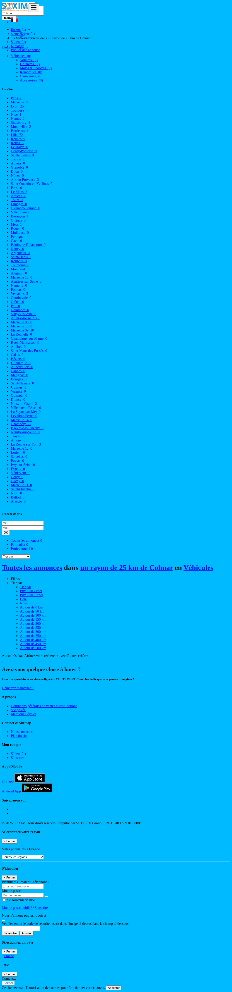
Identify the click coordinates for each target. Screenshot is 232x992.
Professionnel (22, 549)
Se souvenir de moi (20, 900)
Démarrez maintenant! (18, 688)
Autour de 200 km (33, 623)
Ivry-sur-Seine (23, 465)
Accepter (114, 988)
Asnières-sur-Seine (26, 281)
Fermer (8, 983)
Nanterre (19, 285)
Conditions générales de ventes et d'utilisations (44, 706)
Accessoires (31, 80)
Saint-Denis (21, 257)
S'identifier (27, 34)
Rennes (18, 139)
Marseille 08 (21, 322)
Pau (15, 306)
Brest (16, 188)
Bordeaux (20, 131)
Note (23, 603)
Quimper (19, 395)
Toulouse (19, 110)
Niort (16, 493)
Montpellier (21, 127)
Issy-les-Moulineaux (27, 428)
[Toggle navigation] (34, 7)
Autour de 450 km (33, 644)
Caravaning (31, 76)
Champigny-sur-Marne (29, 338)
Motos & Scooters (36, 68)
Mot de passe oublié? (17, 908)
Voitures (29, 60)
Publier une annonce (25, 50)
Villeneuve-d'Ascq (26, 408)
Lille (17, 135)
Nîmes (17, 175)
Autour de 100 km (33, 615)
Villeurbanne (22, 212)
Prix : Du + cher (31, 595)
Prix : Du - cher (31, 591)
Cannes (18, 371)
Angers (18, 163)
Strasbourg (20, 122)
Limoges (19, 204)
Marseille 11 (21, 485)
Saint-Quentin (22, 489)
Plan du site (19, 736)
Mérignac (19, 375)
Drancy (18, 399)
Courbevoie (21, 298)
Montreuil (20, 269)
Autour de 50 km (32, 611)
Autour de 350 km (33, 636)
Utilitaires (30, 64)
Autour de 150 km (33, 619)
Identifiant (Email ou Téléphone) (25, 882)
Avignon (19, 273)
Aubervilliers (22, 367)
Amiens (18, 196)
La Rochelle (21, 334)
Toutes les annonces (26, 540)
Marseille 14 (21, 420)
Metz (16, 224)
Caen (16, 241)
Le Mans (19, 192)
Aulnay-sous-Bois (25, 318)
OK (6, 532)
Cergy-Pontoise (24, 151)
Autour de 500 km (33, 648)
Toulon (18, 159)
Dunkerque (21, 363)
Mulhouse (20, 232)
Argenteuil (20, 253)
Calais (17, 355)
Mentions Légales (23, 714)
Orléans (18, 220)
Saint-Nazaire (22, 383)
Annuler (27, 933)
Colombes (20, 310)
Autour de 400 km (33, 640)
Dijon (17, 171)
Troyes (17, 436)
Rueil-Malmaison (25, 342)
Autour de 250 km (33, 628)
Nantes (17, 118)
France (9, 956)
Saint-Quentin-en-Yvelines (31, 184)
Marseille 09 (22, 330)
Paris (16, 98)
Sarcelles (19, 456)
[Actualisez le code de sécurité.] (3, 919)
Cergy (17, 477)
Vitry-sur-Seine (23, 314)
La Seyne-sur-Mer (26, 412)
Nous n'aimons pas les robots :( (24, 915)
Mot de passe (11, 891)
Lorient (18, 452)
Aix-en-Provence (25, 179)
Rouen (17, 228)
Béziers (18, 359)
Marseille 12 (21, 448)
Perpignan (20, 236)
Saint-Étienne (22, 155)
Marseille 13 (21, 277)
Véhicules (198, 567)
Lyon (17, 106)
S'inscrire (26, 38)
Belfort (17, 497)
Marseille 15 (21, 326)
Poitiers (18, 289)
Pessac (17, 461)
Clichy (17, 481)
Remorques (31, 72)
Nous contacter (21, 732)
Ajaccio (18, 501)
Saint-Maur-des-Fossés (29, 351)
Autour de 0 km (31, 607)
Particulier (19, 544)
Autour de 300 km (33, 632)
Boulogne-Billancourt (28, 245)
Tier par (25, 587)
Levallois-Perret (24, 416)
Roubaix (19, 261)
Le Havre (19, 147)
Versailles (19, 294)
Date (23, 599)
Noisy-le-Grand (24, 403)
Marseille (19, 102)
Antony (18, 440)
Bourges (19, 379)
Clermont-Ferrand (25, 208)
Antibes (18, 346)
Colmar (18, 387)
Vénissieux (20, 473)
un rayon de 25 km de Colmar (126, 567)
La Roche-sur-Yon (26, 444)
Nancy (17, 249)
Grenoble (19, 167)
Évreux (18, 469)
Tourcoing (20, 265)
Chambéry (21, 424)
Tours (17, 200)
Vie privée (18, 710)
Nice (16, 114)
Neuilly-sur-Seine (25, 432)
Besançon (20, 216)
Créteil (17, 302)
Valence (18, 391)
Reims (17, 143)
